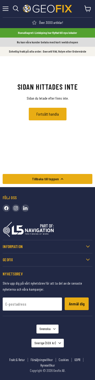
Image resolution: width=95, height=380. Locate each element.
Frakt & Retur (17, 360)
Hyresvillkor (47, 365)
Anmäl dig (76, 303)
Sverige (45, 343)
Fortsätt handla (47, 113)
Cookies (64, 360)
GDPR (77, 360)
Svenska (45, 329)
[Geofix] (40, 230)
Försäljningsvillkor (42, 360)
